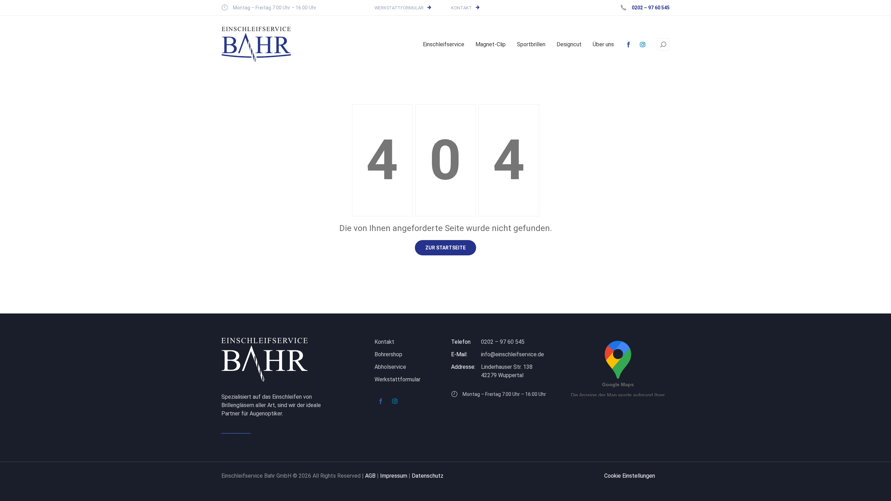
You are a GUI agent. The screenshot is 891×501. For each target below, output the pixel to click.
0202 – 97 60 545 (503, 342)
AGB (370, 475)
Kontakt (461, 7)
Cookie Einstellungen (629, 475)
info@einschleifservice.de (512, 354)
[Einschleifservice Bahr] (256, 44)
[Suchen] (663, 44)
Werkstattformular (399, 7)
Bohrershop (388, 354)
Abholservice (390, 367)
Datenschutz (427, 475)
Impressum (393, 475)
